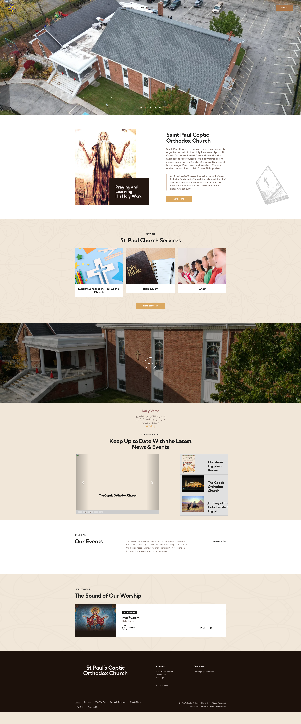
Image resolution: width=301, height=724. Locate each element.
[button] (82, 481)
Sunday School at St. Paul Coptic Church (98, 290)
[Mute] (210, 627)
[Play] (124, 627)
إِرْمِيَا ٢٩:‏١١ (150, 426)
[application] (171, 627)
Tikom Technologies (218, 706)
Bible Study (150, 288)
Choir (202, 288)
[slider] (217, 627)
